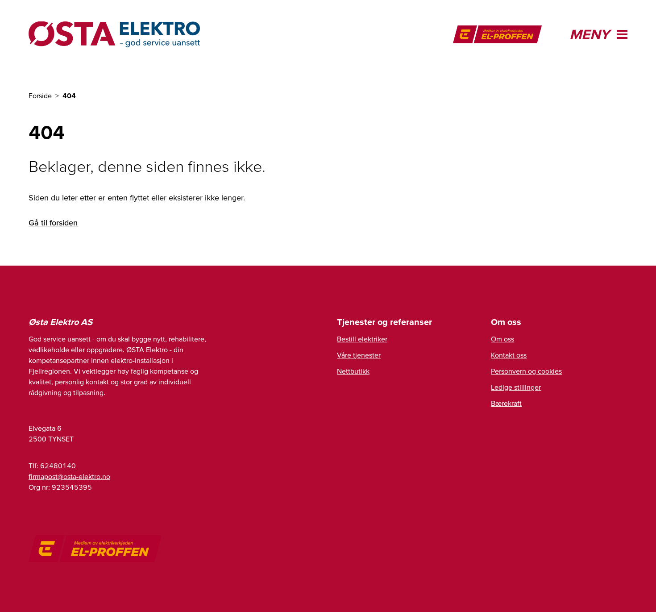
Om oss (502, 339)
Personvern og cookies (526, 371)
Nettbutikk (353, 371)
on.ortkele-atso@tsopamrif (69, 476)
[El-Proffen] (497, 34)
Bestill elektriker (362, 339)
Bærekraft (506, 403)
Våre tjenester (359, 355)
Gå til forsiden (53, 222)
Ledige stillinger (516, 387)
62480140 (58, 466)
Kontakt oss (509, 355)
